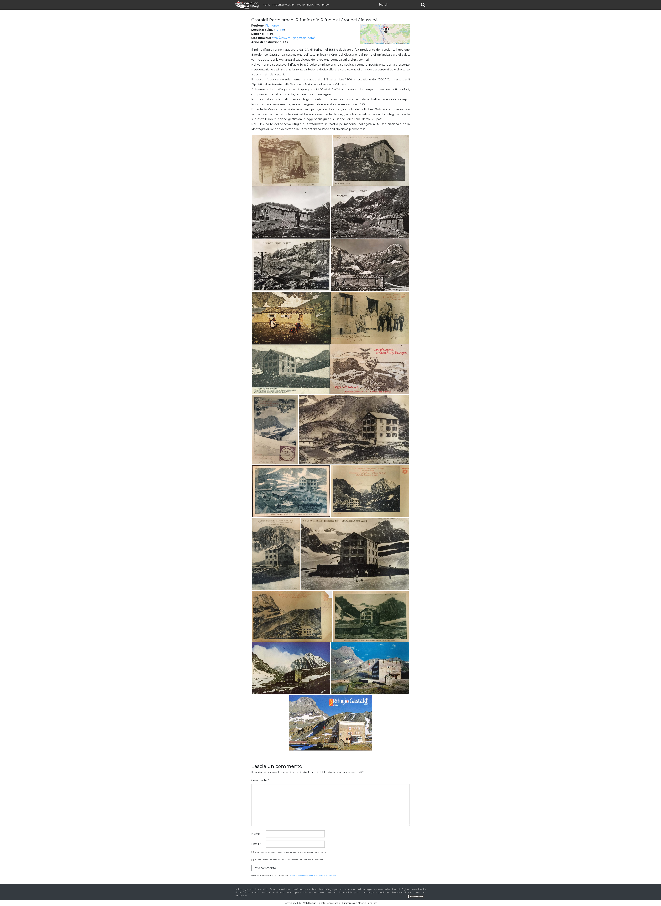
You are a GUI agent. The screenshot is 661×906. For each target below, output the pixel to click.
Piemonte (272, 25)
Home (266, 4)
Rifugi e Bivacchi (282, 4)
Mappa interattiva (308, 4)
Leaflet (366, 43)
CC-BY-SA (395, 43)
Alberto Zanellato (367, 903)
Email (256, 844)
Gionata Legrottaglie (328, 903)
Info (325, 4)
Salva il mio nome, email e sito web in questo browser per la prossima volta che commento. (290, 852)
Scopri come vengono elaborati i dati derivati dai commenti (313, 875)
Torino (279, 29)
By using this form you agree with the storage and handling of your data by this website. (289, 859)
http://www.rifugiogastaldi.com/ (293, 38)
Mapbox (406, 43)
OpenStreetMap (380, 43)
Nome (256, 833)
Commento (260, 780)
